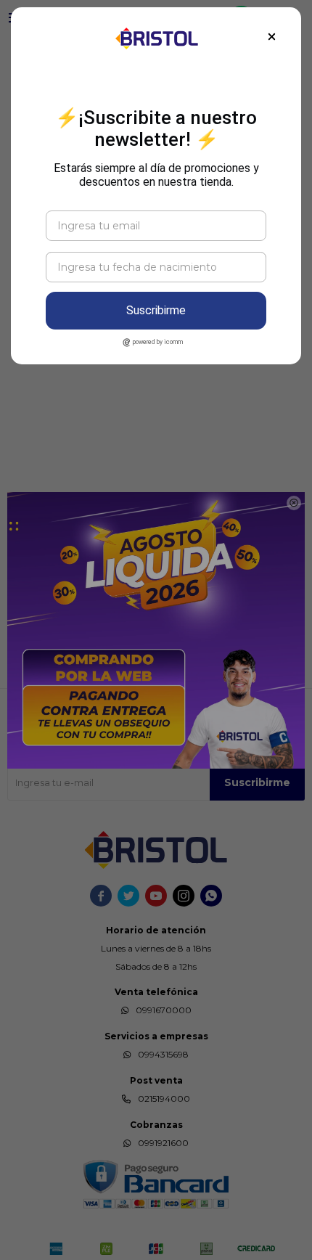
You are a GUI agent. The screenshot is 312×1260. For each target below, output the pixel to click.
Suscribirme (156, 310)
